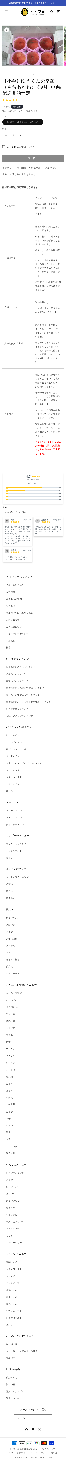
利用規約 (10, 640)
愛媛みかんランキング (17, 681)
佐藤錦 (9, 884)
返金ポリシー (22, 1453)
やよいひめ (11, 1214)
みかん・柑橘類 (14, 992)
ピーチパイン (13, 735)
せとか (9, 1125)
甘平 (8, 1118)
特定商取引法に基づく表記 (19, 612)
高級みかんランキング (17, 674)
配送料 (10, 111)
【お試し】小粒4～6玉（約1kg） (24, 123)
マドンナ (10, 1027)
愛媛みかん (11, 1377)
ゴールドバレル (14, 742)
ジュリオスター (14, 770)
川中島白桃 (11, 938)
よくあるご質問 (14, 598)
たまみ (9, 1090)
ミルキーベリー (14, 1242)
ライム (9, 1034)
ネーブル (10, 1055)
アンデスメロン (14, 810)
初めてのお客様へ (15, 584)
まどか (9, 931)
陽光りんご (11, 1303)
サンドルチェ (13, 756)
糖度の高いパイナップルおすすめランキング (28, 702)
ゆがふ (9, 791)
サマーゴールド (14, 777)
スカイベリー (13, 1228)
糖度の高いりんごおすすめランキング (25, 687)
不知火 (9, 1097)
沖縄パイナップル (15, 1391)
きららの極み (13, 959)
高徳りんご (11, 1289)
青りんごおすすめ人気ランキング (23, 695)
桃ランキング (13, 917)
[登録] (48, 1418)
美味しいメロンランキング (19, 715)
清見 (8, 1132)
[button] (6, 11)
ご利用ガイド (13, 591)
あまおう (10, 1179)
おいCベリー (12, 1186)
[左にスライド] (26, 74)
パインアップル (14, 1282)
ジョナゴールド (14, 1317)
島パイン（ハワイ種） (17, 749)
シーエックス (13, 973)
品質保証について (15, 626)
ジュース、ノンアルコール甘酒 (21, 1351)
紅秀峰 (9, 891)
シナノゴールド (14, 1269)
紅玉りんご (11, 1296)
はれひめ (10, 1020)
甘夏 (8, 1139)
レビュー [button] (7, 507)
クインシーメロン (15, 824)
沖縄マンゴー (13, 1398)
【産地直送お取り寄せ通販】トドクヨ (31, 1449)
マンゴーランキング (16, 844)
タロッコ (10, 1069)
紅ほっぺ (10, 1207)
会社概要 (10, 605)
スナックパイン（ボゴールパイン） (24, 763)
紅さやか (10, 898)
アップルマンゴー (15, 850)
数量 (4, 129)
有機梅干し (11, 1358)
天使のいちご (13, 1200)
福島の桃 (10, 1384)
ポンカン (10, 1048)
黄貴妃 (9, 966)
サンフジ (10, 1275)
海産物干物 (11, 1344)
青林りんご (11, 1262)
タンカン (10, 1062)
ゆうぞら (10, 945)
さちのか (10, 1193)
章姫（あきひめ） (15, 1221)
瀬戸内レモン (13, 1006)
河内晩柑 (10, 1153)
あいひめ (10, 1013)
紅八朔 (9, 1076)
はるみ (9, 1083)
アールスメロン (14, 817)
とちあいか (11, 1235)
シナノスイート (14, 1310)
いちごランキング (15, 1172)
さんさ (9, 1324)
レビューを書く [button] (33, 483)
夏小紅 (9, 857)
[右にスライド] (39, 74)
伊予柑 (9, 1041)
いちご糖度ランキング (17, 708)
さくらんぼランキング (17, 877)
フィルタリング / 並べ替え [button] (15, 512)
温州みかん (11, 1000)
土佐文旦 (10, 1104)
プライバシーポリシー (17, 633)
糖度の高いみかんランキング (20, 667)
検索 (8, 647)
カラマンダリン (14, 1146)
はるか (9, 1111)
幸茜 (8, 952)
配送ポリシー (22, 1457)
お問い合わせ (13, 619)
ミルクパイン (13, 784)
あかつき (10, 924)
